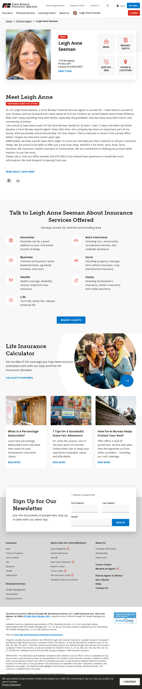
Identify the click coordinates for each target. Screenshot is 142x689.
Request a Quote (77, 5)
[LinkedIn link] (18, 180)
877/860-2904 (29, 616)
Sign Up (120, 522)
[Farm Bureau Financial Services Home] (20, 5)
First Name (77, 503)
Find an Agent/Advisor (55, 5)
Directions (65, 71)
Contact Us (94, 5)
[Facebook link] (9, 180)
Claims (134, 12)
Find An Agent (24, 21)
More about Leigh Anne (20, 171)
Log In (122, 6)
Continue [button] (130, 681)
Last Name (108, 503)
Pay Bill (133, 5)
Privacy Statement (11, 684)
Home (9, 21)
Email (74, 516)
